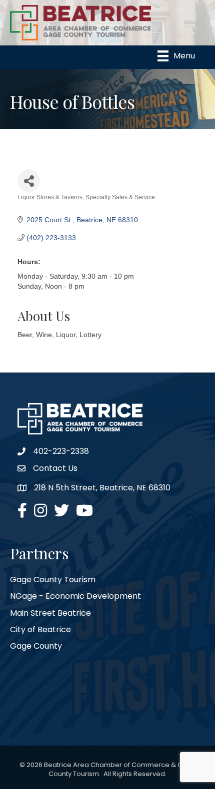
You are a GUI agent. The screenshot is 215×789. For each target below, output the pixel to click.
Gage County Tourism (53, 579)
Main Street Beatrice (50, 613)
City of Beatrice (40, 629)
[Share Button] (29, 180)
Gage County (36, 646)
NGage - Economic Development (75, 596)
